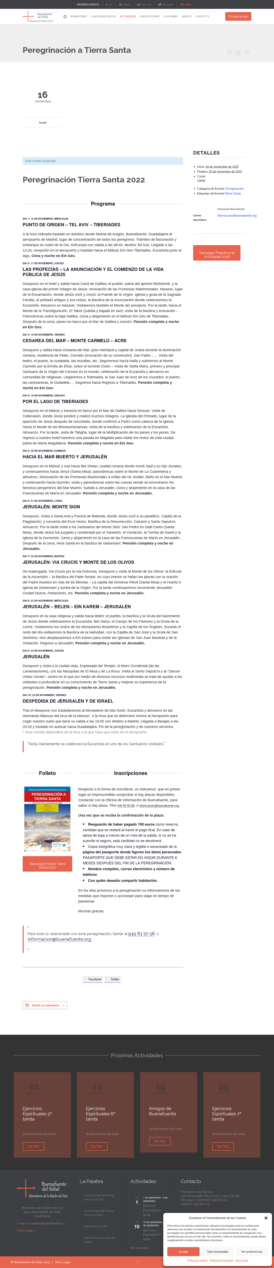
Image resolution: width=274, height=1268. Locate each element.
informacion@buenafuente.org (159, 805)
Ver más (185, 4)
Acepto (183, 1251)
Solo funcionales (217, 1251)
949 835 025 (202, 1204)
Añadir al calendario (45, 1005)
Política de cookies (197, 1260)
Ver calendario (139, 1248)
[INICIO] (65, 16)
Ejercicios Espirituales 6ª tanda (152, 1235)
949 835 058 (231, 1195)
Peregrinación (235, 188)
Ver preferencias (252, 1251)
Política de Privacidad (221, 1260)
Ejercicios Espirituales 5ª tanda (152, 1210)
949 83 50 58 (126, 805)
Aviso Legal (241, 1260)
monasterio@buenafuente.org (45, 1223)
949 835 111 (219, 1199)
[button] (266, 1218)
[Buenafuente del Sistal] (38, 16)
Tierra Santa (233, 193)
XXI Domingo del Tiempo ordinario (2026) (99, 1212)
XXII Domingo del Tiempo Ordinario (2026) (99, 1197)
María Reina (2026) (95, 1226)
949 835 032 (205, 1191)
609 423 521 (212, 1195)
